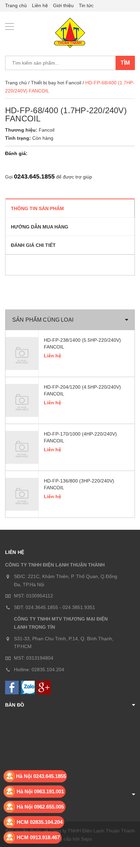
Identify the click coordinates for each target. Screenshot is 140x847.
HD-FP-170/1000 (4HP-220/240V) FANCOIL (80, 437)
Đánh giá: (16, 153)
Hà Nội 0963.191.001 (40, 791)
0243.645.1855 (34, 176)
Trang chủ (16, 5)
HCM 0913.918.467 (38, 837)
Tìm (125, 63)
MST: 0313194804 (33, 658)
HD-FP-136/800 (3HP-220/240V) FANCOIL (79, 484)
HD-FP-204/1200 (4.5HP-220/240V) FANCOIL (82, 390)
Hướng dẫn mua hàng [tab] (39, 227)
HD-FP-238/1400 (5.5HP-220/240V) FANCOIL (82, 343)
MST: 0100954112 (33, 595)
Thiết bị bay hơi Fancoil (56, 82)
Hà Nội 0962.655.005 (40, 807)
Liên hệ (40, 5)
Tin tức (86, 5)
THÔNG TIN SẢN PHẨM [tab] (37, 208)
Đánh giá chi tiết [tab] (33, 245)
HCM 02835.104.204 (40, 822)
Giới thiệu (63, 5)
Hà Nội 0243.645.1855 (41, 776)
